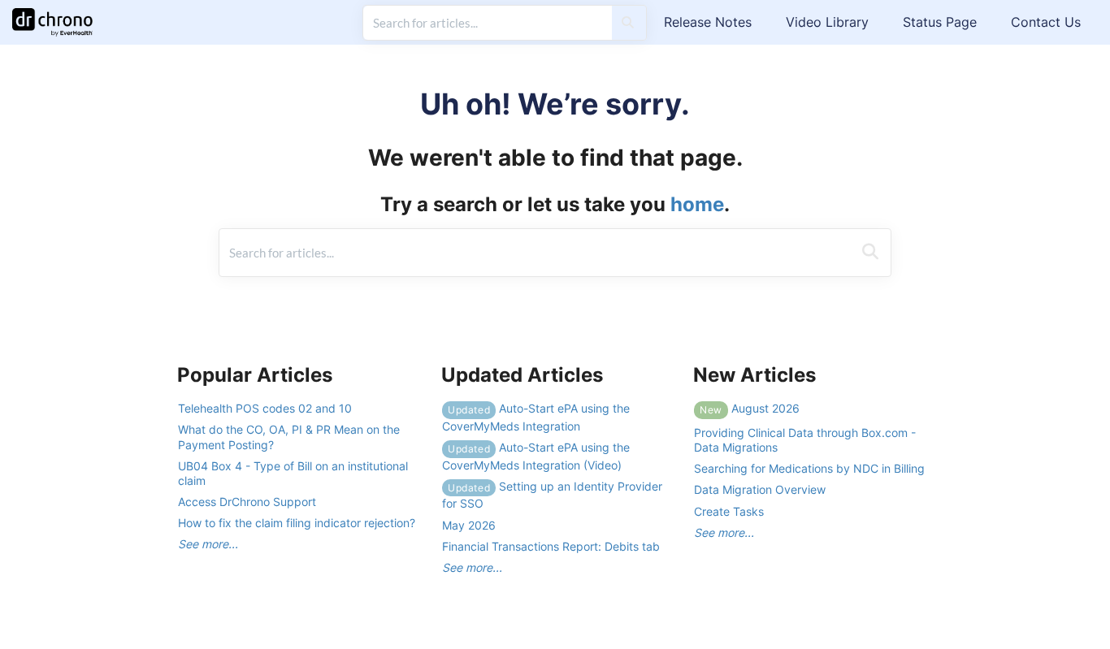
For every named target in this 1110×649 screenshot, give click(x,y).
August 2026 (750, 408)
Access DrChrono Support (247, 501)
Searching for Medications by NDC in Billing (809, 468)
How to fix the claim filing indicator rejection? (296, 523)
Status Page (940, 22)
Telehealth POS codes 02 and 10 (265, 408)
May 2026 (469, 525)
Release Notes (708, 22)
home (697, 204)
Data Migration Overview (760, 489)
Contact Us (1046, 22)
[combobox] (487, 23)
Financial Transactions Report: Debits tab (551, 546)
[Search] (627, 23)
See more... (208, 544)
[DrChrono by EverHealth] (58, 14)
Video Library (827, 22)
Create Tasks (729, 511)
